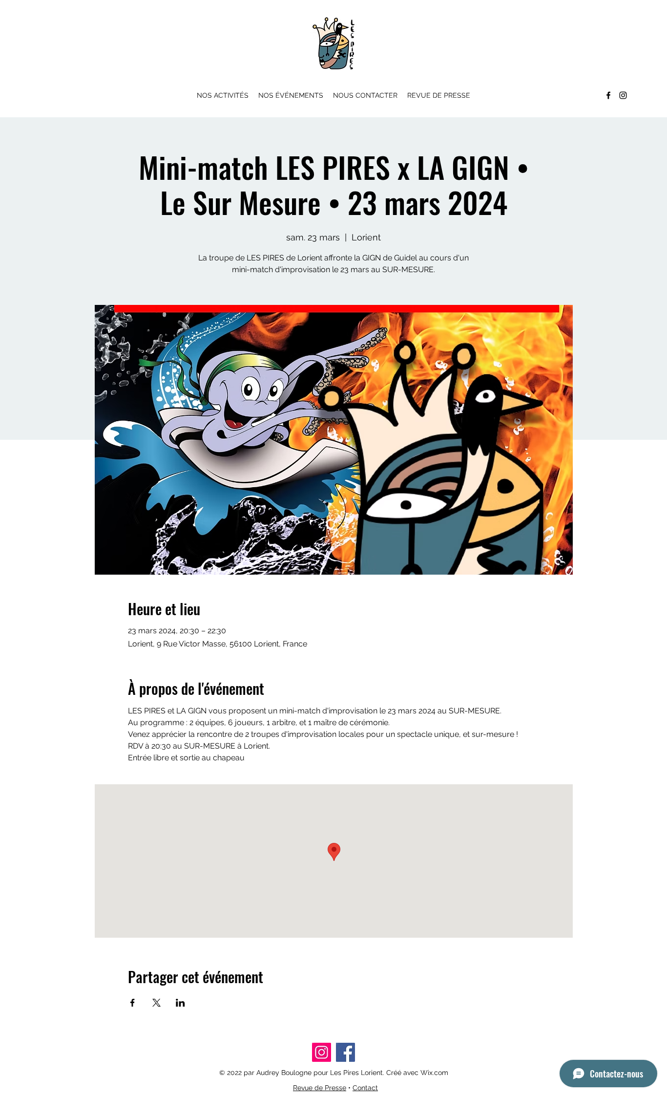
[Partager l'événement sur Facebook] (132, 1003)
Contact (365, 1088)
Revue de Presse (319, 1088)
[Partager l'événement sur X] (156, 1003)
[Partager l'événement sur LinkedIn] (180, 1003)
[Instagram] (623, 95)
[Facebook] (608, 95)
